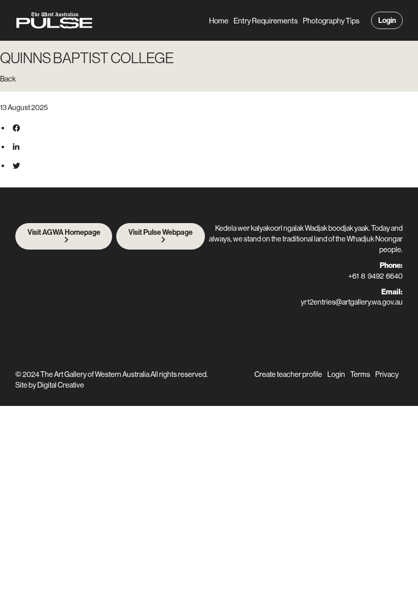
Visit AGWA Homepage (64, 232)
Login (387, 20)
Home (218, 20)
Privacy (387, 374)
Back (8, 79)
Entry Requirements (265, 20)
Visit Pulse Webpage (160, 232)
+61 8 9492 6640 (375, 276)
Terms (360, 374)
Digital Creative (60, 385)
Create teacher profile (288, 374)
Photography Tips (331, 20)
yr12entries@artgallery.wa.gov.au (352, 302)
